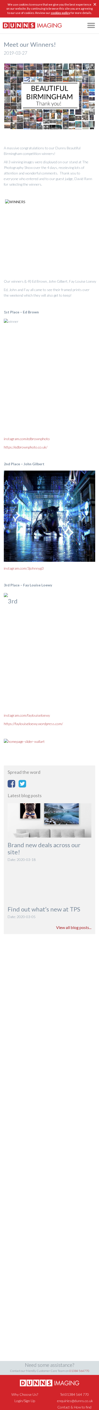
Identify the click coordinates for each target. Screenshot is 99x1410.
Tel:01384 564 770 (74, 1394)
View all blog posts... (73, 927)
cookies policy (60, 12)
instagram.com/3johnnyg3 (24, 568)
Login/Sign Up (24, 1401)
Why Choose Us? (24, 1394)
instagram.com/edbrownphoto (27, 439)
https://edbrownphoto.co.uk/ (25, 447)
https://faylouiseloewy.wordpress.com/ (33, 724)
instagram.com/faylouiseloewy (27, 715)
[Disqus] (49, 1005)
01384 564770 (79, 1371)
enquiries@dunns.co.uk (75, 1401)
